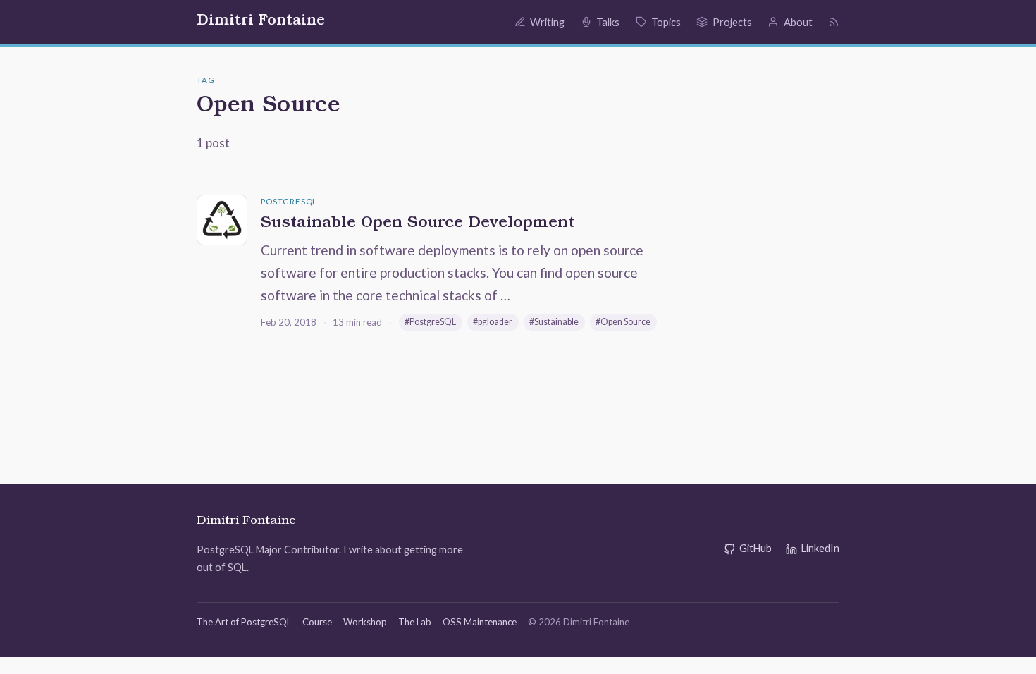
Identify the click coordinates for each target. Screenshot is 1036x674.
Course (317, 621)
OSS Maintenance (480, 621)
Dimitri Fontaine (261, 22)
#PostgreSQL (430, 322)
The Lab (414, 621)
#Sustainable (554, 322)
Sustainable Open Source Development (417, 224)
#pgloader (492, 322)
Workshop (365, 621)
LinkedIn (820, 548)
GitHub (755, 548)
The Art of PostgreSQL (244, 621)
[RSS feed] (833, 21)
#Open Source (623, 322)
